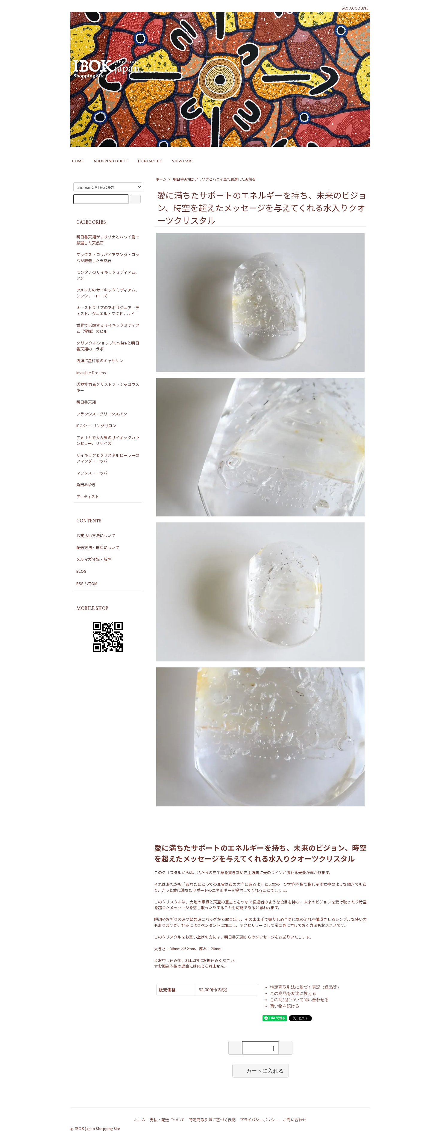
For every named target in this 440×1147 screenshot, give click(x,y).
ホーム (161, 179)
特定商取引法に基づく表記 (212, 1119)
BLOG (81, 571)
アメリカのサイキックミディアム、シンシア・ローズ (107, 293)
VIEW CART (182, 161)
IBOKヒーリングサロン (96, 425)
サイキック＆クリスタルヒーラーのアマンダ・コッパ (107, 458)
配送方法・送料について (97, 547)
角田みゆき (86, 484)
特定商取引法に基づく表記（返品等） (305, 987)
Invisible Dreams (91, 372)
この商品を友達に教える (293, 993)
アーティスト (87, 496)
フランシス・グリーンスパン (101, 414)
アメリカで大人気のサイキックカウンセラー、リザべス (107, 440)
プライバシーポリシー (259, 1119)
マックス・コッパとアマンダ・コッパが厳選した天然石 (107, 257)
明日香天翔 (86, 402)
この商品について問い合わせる (299, 999)
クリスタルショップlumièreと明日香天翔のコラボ (107, 346)
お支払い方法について (95, 535)
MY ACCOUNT (355, 8)
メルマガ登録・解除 (93, 559)
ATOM (92, 583)
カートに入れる (265, 1070)
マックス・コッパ (91, 473)
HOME (78, 161)
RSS (80, 583)
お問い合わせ (294, 1119)
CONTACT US (150, 161)
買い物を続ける (284, 1006)
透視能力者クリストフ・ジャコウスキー (107, 387)
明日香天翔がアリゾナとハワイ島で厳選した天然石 (214, 179)
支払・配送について (167, 1119)
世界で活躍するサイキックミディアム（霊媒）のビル (107, 328)
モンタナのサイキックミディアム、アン (107, 275)
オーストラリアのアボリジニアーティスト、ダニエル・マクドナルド (107, 310)
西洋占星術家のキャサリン (99, 360)
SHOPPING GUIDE (111, 161)
